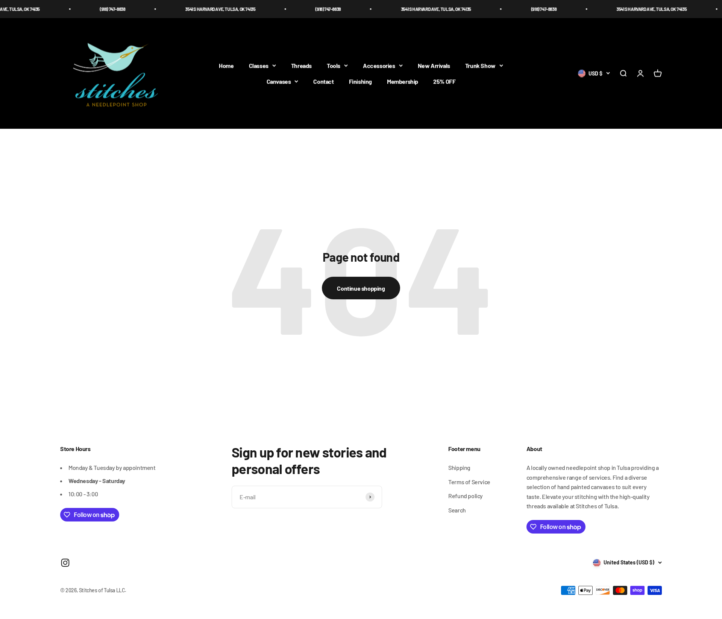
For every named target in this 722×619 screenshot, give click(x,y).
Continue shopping (361, 288)
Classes (258, 65)
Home (226, 65)
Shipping (459, 467)
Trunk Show (480, 65)
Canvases (279, 81)
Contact (323, 81)
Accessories (379, 65)
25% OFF (444, 81)
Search (457, 510)
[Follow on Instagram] (65, 563)
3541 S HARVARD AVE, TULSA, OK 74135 (205, 9)
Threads (301, 65)
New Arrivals (434, 65)
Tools (333, 65)
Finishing (360, 81)
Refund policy (465, 495)
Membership (402, 81)
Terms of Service (469, 481)
